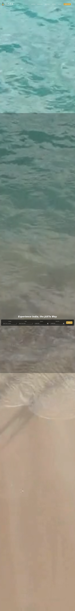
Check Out (57, 321)
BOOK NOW (67, 4)
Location (9, 321)
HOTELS (33, 4)
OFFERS (54, 4)
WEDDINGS (40, 4)
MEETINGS (47, 4)
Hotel (26, 321)
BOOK (69, 322)
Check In (41, 321)
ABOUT (59, 4)
